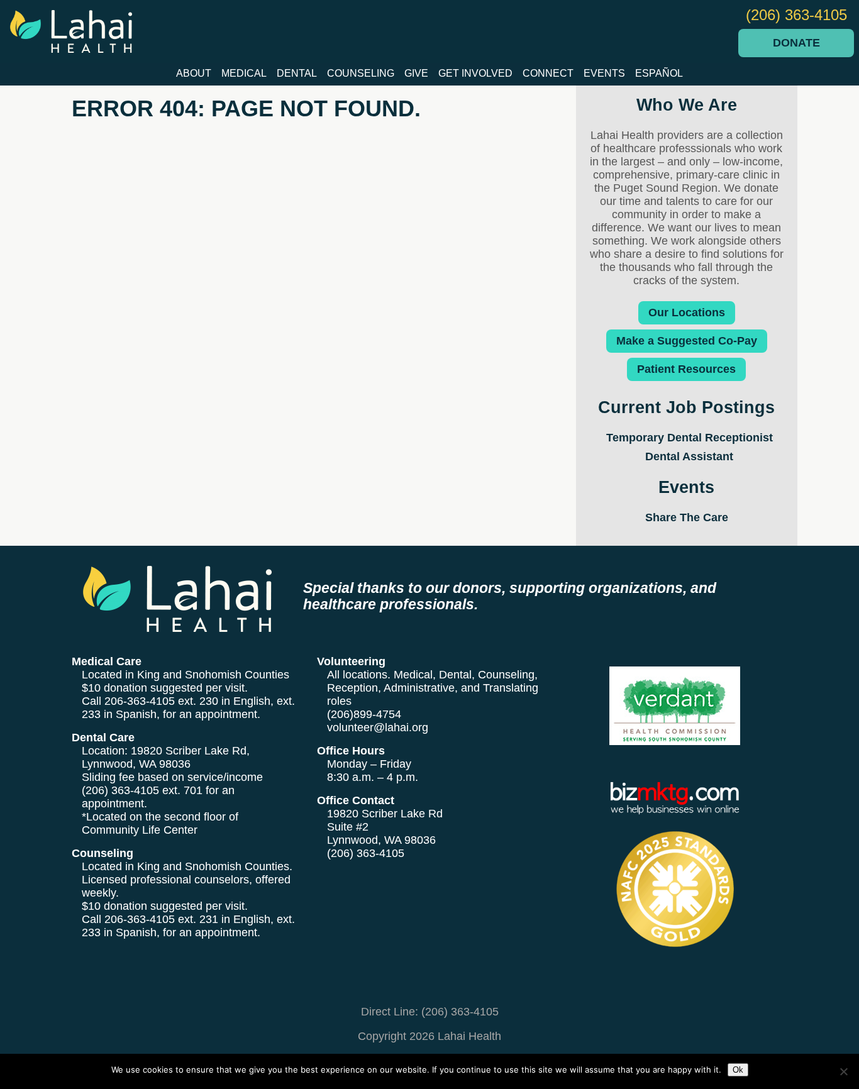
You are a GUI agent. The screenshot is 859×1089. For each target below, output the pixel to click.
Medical (244, 73)
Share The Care (686, 517)
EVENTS (604, 73)
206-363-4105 (139, 701)
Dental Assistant (689, 456)
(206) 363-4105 (796, 14)
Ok (738, 1070)
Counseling (360, 73)
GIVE (416, 73)
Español (659, 73)
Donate (796, 42)
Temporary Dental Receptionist (689, 437)
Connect (548, 73)
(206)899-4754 (364, 714)
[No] (843, 1071)
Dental (297, 73)
